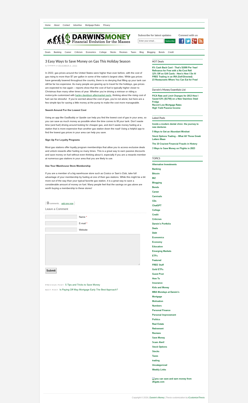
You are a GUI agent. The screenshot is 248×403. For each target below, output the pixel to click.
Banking (57, 52)
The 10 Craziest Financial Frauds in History (174, 144)
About (56, 25)
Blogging (151, 52)
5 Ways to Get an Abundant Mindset (170, 131)
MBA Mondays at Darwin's (165, 292)
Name (83, 217)
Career (68, 52)
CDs (154, 201)
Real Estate (158, 324)
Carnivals (157, 196)
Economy (157, 242)
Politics (156, 319)
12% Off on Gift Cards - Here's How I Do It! (174, 73)
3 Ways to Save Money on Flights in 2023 (173, 148)
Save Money (158, 337)
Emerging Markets (161, 251)
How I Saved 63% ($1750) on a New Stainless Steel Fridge (175, 98)
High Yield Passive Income (166, 108)
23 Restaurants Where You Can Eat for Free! (175, 79)
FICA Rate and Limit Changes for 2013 (172, 95)
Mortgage (157, 296)
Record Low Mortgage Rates (167, 105)
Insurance (157, 283)
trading (156, 360)
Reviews (123, 52)
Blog (142, 52)
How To (156, 278)
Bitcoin (156, 173)
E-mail (83, 223)
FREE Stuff (158, 265)
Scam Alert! (158, 342)
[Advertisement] (124, 9)
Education (157, 246)
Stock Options (159, 347)
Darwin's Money (88, 39)
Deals (47, 52)
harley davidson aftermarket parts (93, 95)
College (103, 52)
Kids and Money (160, 287)
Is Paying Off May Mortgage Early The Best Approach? (89, 289)
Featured (156, 260)
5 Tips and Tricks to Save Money (82, 284)
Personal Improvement (164, 315)
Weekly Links (159, 369)
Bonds (162, 52)
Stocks (113, 52)
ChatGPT (156, 205)
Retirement (157, 328)
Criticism (78, 52)
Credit (171, 52)
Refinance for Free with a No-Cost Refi (172, 70)
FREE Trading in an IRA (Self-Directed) (172, 76)
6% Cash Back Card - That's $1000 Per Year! (175, 67)
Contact (66, 25)
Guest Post (158, 274)
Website (83, 229)
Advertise (77, 25)
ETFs (155, 255)
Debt (154, 233)
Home (48, 25)
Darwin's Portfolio (161, 223)
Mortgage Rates (92, 25)
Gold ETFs (157, 269)
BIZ (154, 178)
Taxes (133, 52)
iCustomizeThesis (196, 397)
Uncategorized (159, 365)
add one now (67, 203)
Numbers (157, 305)
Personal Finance (161, 310)
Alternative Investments (164, 164)
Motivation (157, 301)
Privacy (106, 25)
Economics (91, 52)
